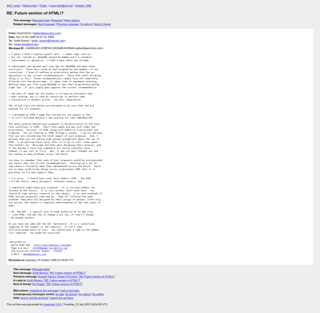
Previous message (68, 24)
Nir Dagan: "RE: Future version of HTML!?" (57, 284)
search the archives (61, 298)
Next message (46, 24)
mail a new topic (70, 290)
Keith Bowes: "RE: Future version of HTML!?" (59, 273)
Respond (57, 20)
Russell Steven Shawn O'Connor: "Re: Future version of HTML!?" (76, 276)
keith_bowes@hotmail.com (48, 40)
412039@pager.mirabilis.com (50, 248)
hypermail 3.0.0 (53, 304)
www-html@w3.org (61, 5)
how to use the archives (34, 298)
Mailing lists (30, 5)
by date (60, 294)
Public (43, 5)
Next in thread (102, 24)
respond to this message (44, 290)
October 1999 (83, 5)
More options (72, 20)
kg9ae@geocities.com (47, 33)
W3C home (13, 5)
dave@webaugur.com (34, 254)
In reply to (86, 24)
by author (98, 294)
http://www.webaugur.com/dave (52, 245)
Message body (41, 20)
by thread (71, 294)
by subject (85, 294)
